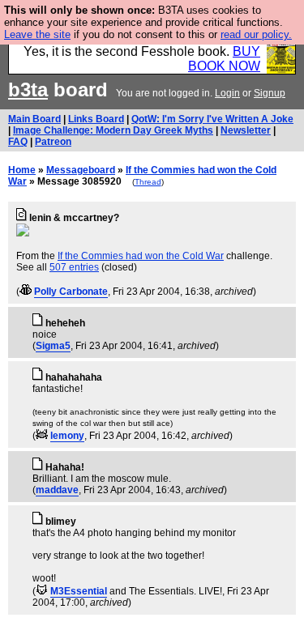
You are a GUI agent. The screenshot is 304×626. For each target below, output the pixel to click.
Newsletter (246, 130)
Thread (148, 181)
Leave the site (37, 34)
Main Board (34, 119)
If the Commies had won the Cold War (141, 256)
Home (22, 170)
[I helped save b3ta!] (25, 291)
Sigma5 (53, 345)
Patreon (53, 141)
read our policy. (256, 34)
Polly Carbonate (71, 291)
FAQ (18, 141)
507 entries (74, 267)
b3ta (28, 89)
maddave (57, 490)
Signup (269, 93)
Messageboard (80, 170)
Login (227, 93)
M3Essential (78, 591)
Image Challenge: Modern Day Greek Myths (113, 130)
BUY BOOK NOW (224, 59)
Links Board (96, 119)
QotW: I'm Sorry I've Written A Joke (212, 119)
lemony (67, 435)
